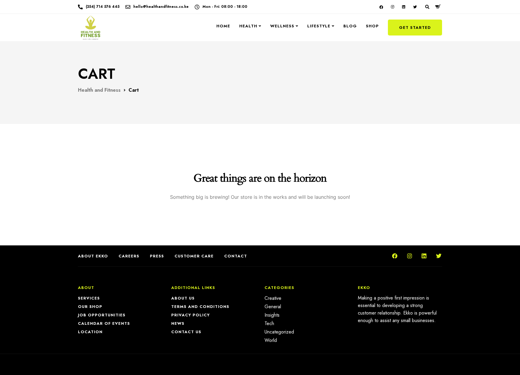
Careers (129, 256)
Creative (273, 298)
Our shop (90, 306)
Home (223, 26)
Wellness (282, 26)
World (271, 340)
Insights (272, 315)
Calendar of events (104, 323)
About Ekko (93, 256)
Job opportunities (101, 315)
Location (90, 332)
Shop (372, 26)
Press (157, 256)
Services (89, 298)
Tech (269, 323)
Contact (235, 256)
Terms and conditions (200, 306)
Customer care (194, 256)
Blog (350, 26)
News (177, 323)
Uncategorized (279, 331)
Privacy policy (190, 315)
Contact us (186, 332)
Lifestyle (318, 26)
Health (248, 26)
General (273, 306)
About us (183, 298)
